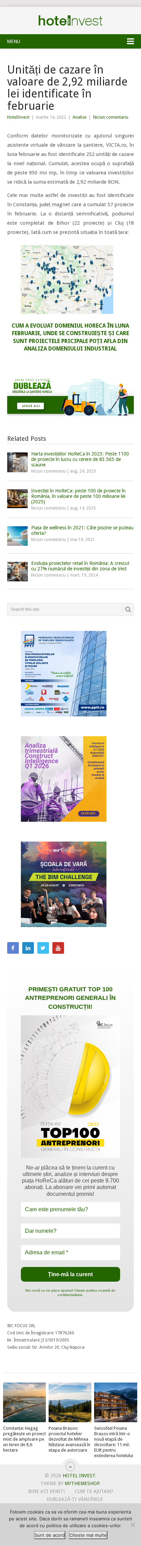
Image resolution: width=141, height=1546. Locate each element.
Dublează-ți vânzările (75, 1499)
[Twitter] (43, 948)
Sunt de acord (50, 1535)
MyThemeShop (82, 1483)
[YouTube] (58, 948)
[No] (132, 1524)
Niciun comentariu (110, 117)
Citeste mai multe (88, 1535)
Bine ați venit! (46, 1491)
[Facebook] (13, 948)
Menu (13, 41)
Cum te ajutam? (94, 1491)
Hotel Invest (70, 20)
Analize (80, 117)
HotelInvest (18, 117)
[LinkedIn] (28, 948)
